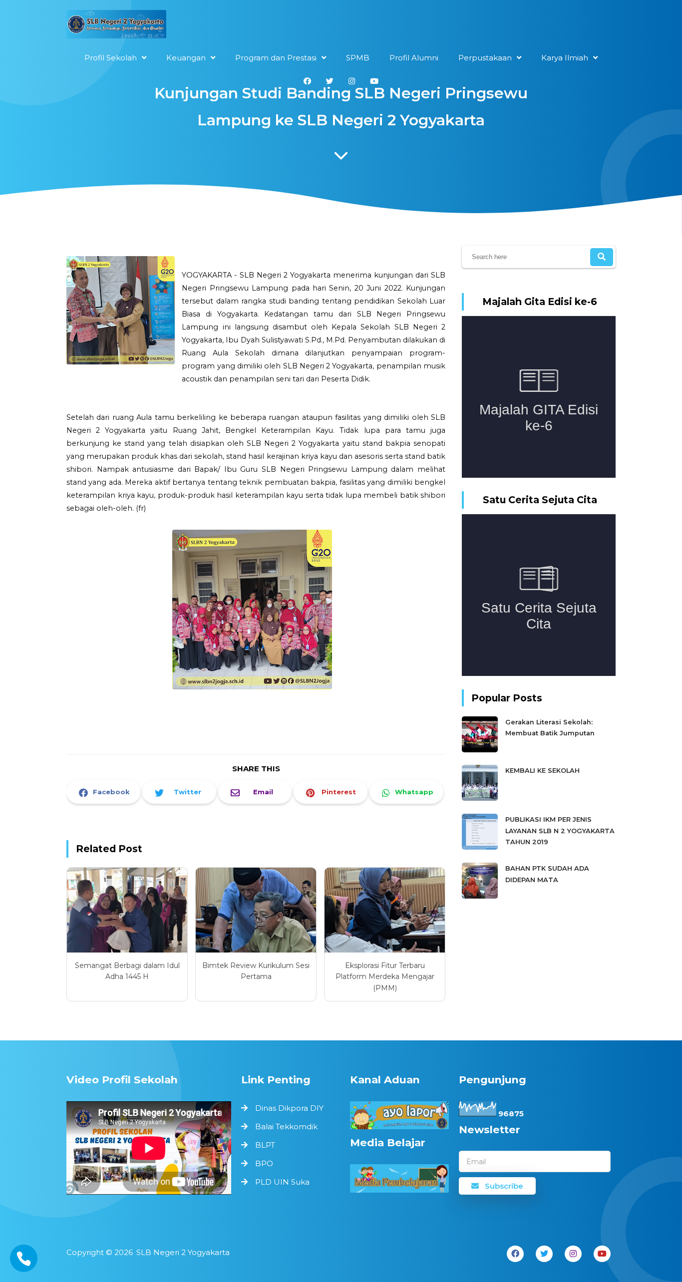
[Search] (601, 257)
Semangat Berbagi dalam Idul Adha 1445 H (127, 971)
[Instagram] (573, 1254)
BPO (264, 1163)
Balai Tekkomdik (286, 1126)
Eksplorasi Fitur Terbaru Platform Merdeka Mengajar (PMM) (385, 976)
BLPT (265, 1145)
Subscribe (503, 1186)
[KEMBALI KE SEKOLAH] (481, 798)
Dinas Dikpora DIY (289, 1108)
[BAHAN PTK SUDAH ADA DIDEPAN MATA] (481, 896)
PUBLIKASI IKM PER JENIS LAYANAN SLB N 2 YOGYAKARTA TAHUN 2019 (560, 831)
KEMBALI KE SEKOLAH (542, 770)
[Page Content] (341, 158)
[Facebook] (515, 1254)
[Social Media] (307, 81)
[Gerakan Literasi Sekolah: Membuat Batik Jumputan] (481, 750)
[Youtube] (602, 1254)
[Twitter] (544, 1254)
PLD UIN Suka (282, 1182)
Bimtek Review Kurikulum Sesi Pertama (256, 971)
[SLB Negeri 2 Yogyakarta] (116, 26)
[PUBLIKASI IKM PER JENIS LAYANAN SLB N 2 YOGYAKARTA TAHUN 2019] (481, 847)
